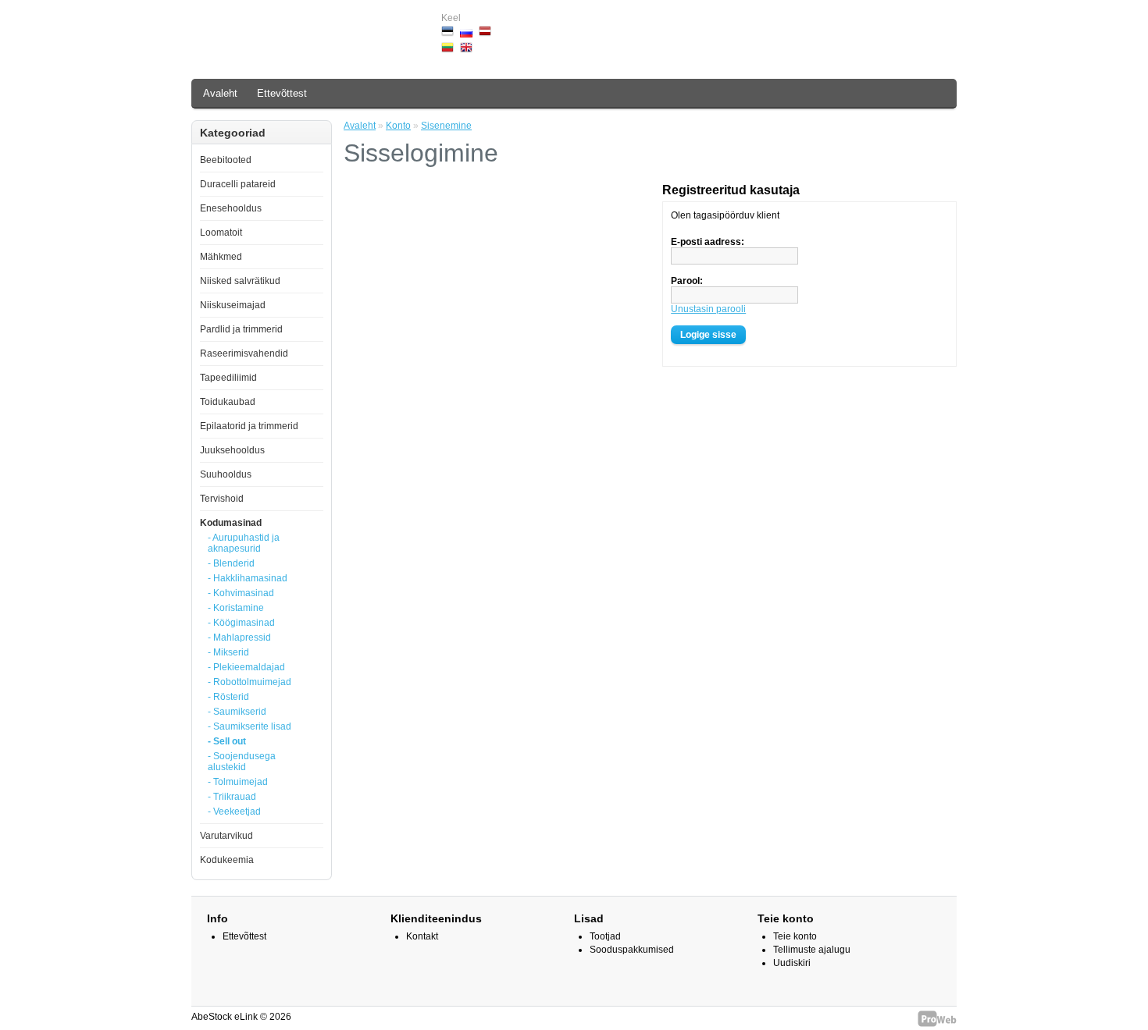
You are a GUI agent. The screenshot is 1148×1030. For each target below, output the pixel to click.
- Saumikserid (237, 711)
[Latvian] (485, 31)
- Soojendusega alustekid (242, 761)
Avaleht (220, 93)
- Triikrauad (232, 796)
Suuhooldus (225, 474)
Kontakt (422, 936)
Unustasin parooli (708, 309)
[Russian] (466, 33)
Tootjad (605, 936)
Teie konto (795, 936)
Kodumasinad (231, 522)
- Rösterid (228, 696)
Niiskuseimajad (233, 305)
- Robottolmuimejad (249, 682)
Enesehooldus (231, 208)
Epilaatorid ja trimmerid (249, 426)
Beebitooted (225, 159)
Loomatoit (221, 232)
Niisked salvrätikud (240, 280)
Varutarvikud (226, 835)
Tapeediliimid (228, 377)
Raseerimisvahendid (244, 353)
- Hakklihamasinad (247, 578)
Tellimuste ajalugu (811, 949)
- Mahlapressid (239, 637)
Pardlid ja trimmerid (241, 329)
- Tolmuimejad (238, 781)
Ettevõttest (282, 93)
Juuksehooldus (232, 450)
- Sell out (227, 741)
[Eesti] (447, 31)
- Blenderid (231, 563)
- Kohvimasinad (241, 593)
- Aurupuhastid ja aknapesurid (244, 543)
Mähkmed (221, 256)
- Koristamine (236, 607)
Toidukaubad (227, 401)
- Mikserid (228, 652)
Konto (398, 125)
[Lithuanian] (447, 47)
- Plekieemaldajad (246, 667)
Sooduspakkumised (632, 949)
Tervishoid (222, 498)
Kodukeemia (227, 859)
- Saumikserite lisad (249, 726)
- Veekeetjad (234, 811)
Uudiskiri (792, 962)
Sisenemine (446, 125)
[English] (466, 47)
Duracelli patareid (238, 184)
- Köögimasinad (241, 622)
